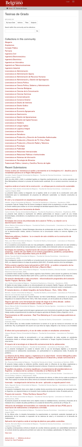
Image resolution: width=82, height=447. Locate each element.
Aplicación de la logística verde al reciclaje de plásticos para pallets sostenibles (35, 421)
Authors (20, 22)
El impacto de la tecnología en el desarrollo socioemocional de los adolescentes (35, 344)
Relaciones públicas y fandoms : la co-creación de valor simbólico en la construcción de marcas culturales (38, 237)
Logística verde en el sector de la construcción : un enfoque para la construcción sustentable (39, 186)
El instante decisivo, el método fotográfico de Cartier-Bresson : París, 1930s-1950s (36, 290)
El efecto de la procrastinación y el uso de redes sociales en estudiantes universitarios (37, 330)
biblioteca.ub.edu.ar (24, 438)
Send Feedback (18, 440)
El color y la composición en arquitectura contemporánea (26, 199)
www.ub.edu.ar (10, 438)
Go (37, 31)
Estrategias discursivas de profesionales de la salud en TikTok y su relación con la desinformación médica (36, 221)
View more (8, 433)
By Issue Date (10, 22)
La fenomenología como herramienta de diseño (22, 209)
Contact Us (8, 440)
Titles (26, 22)
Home (10, 8)
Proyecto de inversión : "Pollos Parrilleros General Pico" (26, 394)
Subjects (33, 22)
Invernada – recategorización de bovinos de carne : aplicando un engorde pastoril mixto (37, 382)
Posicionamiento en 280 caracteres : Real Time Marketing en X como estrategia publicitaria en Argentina (40, 316)
